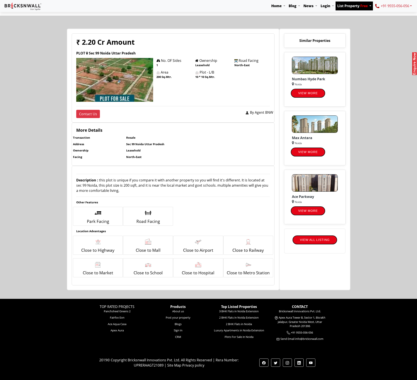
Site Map (174, 365)
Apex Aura (117, 330)
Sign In (178, 330)
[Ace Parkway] (315, 182)
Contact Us (88, 114)
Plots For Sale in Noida (239, 337)
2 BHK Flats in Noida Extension (239, 317)
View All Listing (315, 240)
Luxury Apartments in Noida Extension (239, 330)
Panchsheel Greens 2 (117, 311)
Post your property (178, 317)
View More (308, 93)
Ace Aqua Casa (117, 324)
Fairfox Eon (117, 317)
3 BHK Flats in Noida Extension (239, 311)
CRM (178, 337)
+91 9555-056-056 (394, 5)
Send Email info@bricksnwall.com (301, 339)
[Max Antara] (315, 123)
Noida (298, 84)
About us (178, 311)
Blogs (178, 324)
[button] (278, 6)
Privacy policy (193, 365)
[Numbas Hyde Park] (315, 65)
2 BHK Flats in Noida (239, 324)
